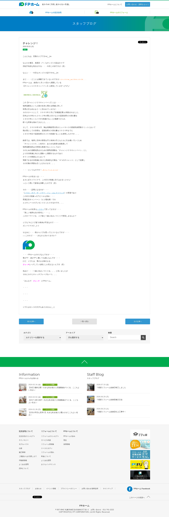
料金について (46, 456)
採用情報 (66, 444)
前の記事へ (31, 321)
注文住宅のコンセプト (27, 436)
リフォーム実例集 (47, 444)
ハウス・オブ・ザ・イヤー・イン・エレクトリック (44, 193)
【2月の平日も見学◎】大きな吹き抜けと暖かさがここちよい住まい (53, 412)
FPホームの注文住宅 (53, 12)
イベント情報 (51, 488)
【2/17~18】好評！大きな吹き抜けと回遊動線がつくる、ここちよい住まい (53, 399)
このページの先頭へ (137, 497)
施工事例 (22, 452)
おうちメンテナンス (48, 464)
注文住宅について (26, 431)
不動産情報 (23, 460)
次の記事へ (138, 321)
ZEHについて (24, 468)
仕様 (20, 448)
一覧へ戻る (85, 321)
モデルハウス (24, 444)
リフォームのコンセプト (50, 436)
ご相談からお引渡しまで (28, 456)
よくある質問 (24, 464)
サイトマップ (108, 488)
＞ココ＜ (40, 209)
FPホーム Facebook (142, 489)
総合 (25, 49)
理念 (65, 440)
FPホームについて (115, 4)
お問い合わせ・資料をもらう (137, 4)
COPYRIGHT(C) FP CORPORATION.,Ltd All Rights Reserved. (84, 512)
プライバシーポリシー (69, 488)
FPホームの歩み (69, 436)
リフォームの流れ (47, 452)
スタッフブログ (24, 488)
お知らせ (38, 488)
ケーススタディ (46, 448)
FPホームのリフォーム (119, 12)
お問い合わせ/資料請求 (90, 488)
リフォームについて (49, 431)
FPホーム (84, 505)
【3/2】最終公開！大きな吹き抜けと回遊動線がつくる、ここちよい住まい (53, 387)
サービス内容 (46, 440)
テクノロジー (24, 440)
